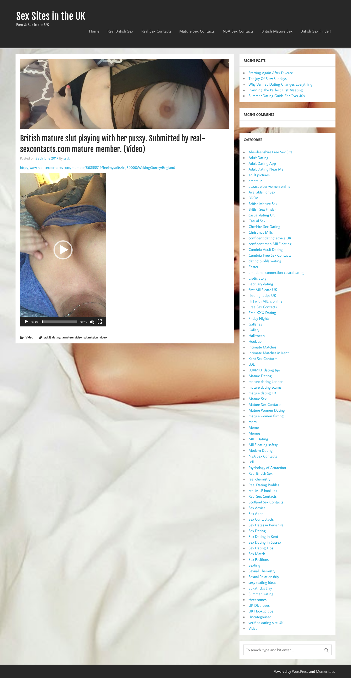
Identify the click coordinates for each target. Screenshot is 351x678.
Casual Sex (257, 220)
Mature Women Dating (267, 410)
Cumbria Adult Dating (266, 249)
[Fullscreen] (99, 321)
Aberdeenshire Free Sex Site (270, 151)
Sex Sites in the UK (50, 16)
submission (91, 337)
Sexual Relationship (264, 576)
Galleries (255, 324)
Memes (254, 433)
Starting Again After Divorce (271, 72)
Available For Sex (262, 192)
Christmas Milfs (261, 232)
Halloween (257, 335)
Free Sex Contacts (263, 306)
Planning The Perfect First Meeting (276, 90)
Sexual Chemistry (262, 570)
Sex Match (257, 553)
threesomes (257, 599)
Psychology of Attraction (267, 467)
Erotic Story (257, 278)
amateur (255, 180)
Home (94, 31)
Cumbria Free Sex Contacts (270, 255)
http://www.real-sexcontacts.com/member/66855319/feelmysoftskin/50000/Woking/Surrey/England (97, 167)
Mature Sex (257, 398)
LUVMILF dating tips (265, 370)
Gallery (254, 329)
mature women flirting (266, 415)
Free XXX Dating (262, 312)
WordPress (300, 671)
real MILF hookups (263, 490)
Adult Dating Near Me (266, 169)
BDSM (254, 197)
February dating (261, 283)
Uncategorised (260, 616)
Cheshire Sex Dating (264, 226)
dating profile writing (265, 261)
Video (29, 337)
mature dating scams (265, 387)
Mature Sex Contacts (197, 31)
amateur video (72, 337)
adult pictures (259, 174)
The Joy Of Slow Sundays (268, 78)
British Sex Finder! (316, 31)
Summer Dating (261, 593)
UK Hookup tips (261, 611)
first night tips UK (262, 295)
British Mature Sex (276, 31)
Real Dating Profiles (264, 484)
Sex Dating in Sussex (265, 542)
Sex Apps (256, 513)
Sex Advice (257, 507)
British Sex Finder (262, 209)
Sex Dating (257, 530)
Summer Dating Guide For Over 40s (277, 95)
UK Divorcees (259, 605)
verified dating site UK (266, 622)
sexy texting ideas (262, 582)
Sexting (254, 565)
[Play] (26, 321)
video (103, 337)
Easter (253, 266)
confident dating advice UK (270, 238)
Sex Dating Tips (261, 548)
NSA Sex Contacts (238, 31)
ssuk (67, 158)
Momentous (325, 671)
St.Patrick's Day (260, 588)
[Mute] (92, 321)
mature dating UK (263, 393)
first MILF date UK (263, 289)
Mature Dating (260, 375)
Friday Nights (259, 318)
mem (253, 421)
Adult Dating (258, 157)
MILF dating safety (263, 444)
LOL (252, 364)
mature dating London (266, 381)
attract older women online (270, 186)
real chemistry (259, 479)
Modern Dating (261, 450)
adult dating (52, 337)
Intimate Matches (262, 347)
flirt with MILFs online (265, 301)
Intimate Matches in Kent (269, 352)
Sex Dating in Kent (263, 536)
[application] (63, 249)
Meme (254, 427)
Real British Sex (120, 31)
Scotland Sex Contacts (266, 502)
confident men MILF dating (270, 243)
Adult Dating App (262, 163)
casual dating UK (262, 215)
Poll (251, 461)
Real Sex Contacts (156, 31)
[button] (63, 249)
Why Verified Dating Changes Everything (280, 84)
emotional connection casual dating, (277, 272)
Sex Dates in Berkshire (266, 525)
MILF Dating (258, 438)
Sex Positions (259, 559)
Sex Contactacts (261, 519)
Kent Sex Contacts (263, 358)
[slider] (59, 321)
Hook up (255, 341)
